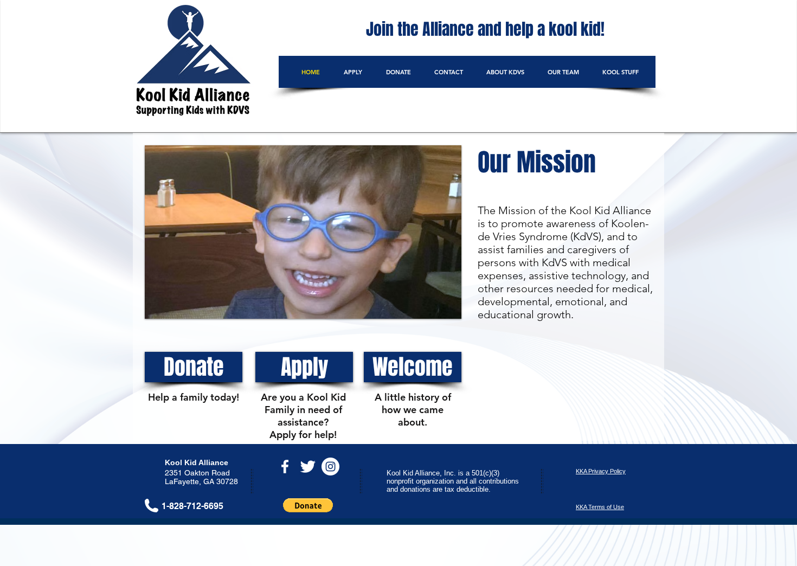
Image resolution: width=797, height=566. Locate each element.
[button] (303, 232)
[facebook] (285, 466)
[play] (438, 309)
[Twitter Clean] (308, 466)
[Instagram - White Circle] (330, 466)
